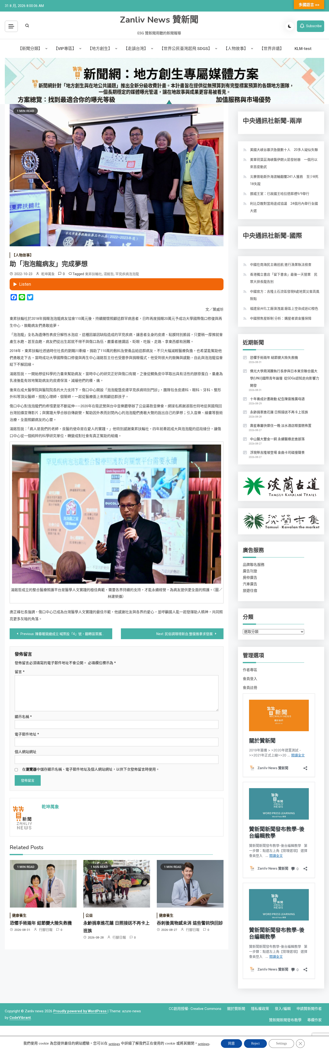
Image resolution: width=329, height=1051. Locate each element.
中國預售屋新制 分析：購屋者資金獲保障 (280, 318)
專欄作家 (314, 1020)
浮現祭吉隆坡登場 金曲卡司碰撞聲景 (277, 452)
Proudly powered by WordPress (80, 1011)
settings (114, 1044)
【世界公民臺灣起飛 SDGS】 (185, 48)
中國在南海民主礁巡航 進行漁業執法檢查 (280, 264)
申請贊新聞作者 (309, 1009)
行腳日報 (46, 930)
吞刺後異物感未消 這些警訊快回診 (190, 923)
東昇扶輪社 (93, 274)
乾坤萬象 (48, 274)
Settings (281, 1043)
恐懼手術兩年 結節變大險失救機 (41, 923)
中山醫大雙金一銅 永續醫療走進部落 (277, 439)
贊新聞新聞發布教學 (285, 1020)
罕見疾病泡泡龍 (127, 274)
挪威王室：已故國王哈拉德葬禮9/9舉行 (279, 194)
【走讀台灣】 (136, 48)
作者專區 (250, 670)
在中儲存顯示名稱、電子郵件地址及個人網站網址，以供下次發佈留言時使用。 (90, 769)
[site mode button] (289, 26)
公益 (89, 915)
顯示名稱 (23, 717)
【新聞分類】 (30, 48)
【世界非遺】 (271, 48)
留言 (20, 672)
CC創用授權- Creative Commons (195, 1009)
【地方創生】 (100, 48)
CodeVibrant (20, 1017)
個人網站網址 (25, 752)
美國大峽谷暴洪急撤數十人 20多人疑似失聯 (284, 150)
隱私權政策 (260, 1009)
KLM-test (303, 48)
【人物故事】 (236, 48)
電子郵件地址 (27, 734)
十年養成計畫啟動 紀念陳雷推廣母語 (277, 399)
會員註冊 (250, 688)
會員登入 (250, 679)
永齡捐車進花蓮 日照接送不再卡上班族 (279, 412)
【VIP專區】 (65, 48)
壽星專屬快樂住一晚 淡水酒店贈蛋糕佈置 (280, 425)
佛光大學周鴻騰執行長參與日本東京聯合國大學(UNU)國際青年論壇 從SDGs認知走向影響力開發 (284, 378)
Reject (255, 1043)
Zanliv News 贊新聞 (159, 20)
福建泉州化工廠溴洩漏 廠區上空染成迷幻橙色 (284, 308)
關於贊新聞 (236, 1009)
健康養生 (19, 915)
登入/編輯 (283, 1009)
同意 (231, 1043)
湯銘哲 (109, 274)
